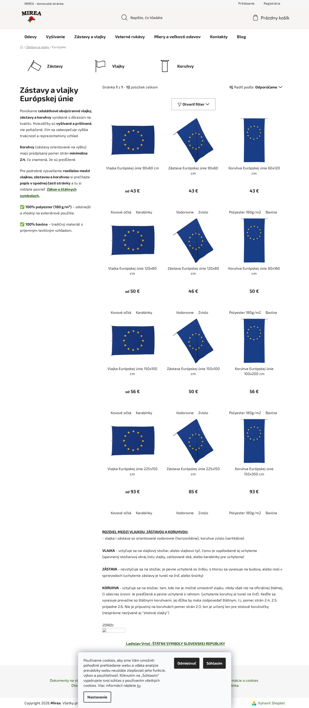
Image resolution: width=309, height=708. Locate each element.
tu (138, 685)
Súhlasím (214, 663)
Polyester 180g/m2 (245, 212)
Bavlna (271, 212)
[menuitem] (30, 36)
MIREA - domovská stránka (44, 3)
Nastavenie (97, 697)
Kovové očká (121, 212)
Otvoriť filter (193, 104)
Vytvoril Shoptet (271, 703)
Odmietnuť (186, 663)
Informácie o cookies (241, 680)
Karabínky (144, 212)
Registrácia (272, 3)
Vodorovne (185, 212)
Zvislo (203, 212)
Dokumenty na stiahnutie (70, 680)
